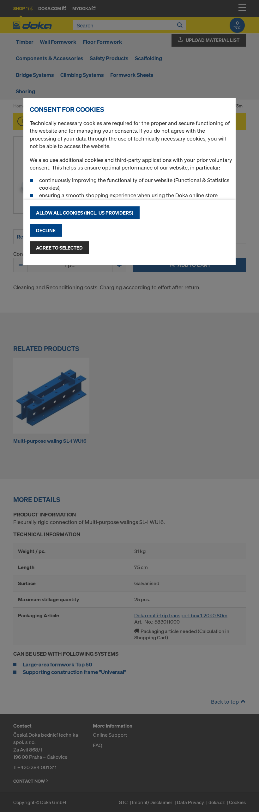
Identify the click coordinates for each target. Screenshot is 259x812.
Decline (46, 230)
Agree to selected (59, 248)
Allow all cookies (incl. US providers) (84, 213)
